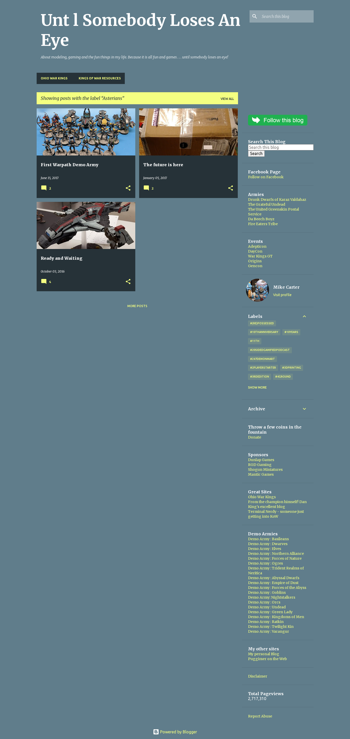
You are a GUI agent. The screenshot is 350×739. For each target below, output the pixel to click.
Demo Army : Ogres (265, 563)
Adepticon (257, 246)
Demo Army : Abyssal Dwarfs (273, 578)
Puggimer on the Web (267, 659)
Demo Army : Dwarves (267, 544)
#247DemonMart (262, 358)
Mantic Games (261, 474)
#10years (291, 332)
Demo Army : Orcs (264, 602)
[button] (128, 188)
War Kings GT (260, 256)
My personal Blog (263, 654)
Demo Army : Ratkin (266, 621)
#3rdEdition (259, 376)
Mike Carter (286, 287)
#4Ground (283, 376)
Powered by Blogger (178, 732)
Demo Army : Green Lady (270, 612)
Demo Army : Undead (267, 607)
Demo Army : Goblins (267, 592)
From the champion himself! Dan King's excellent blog (277, 504)
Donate (254, 437)
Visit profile (282, 295)
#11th (254, 340)
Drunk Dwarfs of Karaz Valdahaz (277, 199)
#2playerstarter (263, 367)
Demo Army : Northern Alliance (276, 553)
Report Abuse (260, 716)
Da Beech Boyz (261, 219)
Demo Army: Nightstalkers (271, 597)
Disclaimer (257, 676)
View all (227, 98)
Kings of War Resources (100, 78)
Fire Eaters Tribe (263, 224)
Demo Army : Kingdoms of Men (276, 617)
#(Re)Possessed (262, 323)
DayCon (255, 251)
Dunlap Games (261, 459)
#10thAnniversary (264, 332)
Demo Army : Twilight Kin (271, 626)
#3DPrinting (291, 367)
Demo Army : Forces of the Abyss (277, 587)
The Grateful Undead (266, 204)
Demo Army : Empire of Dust (273, 582)
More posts (137, 306)
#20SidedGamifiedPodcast (270, 349)
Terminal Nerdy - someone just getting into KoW (276, 514)
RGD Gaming (260, 464)
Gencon (255, 266)
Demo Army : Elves (264, 548)
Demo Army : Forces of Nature (275, 558)
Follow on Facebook (266, 177)
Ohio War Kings (54, 78)
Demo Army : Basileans (268, 539)
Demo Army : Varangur (268, 631)
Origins (255, 261)
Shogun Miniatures (265, 469)
